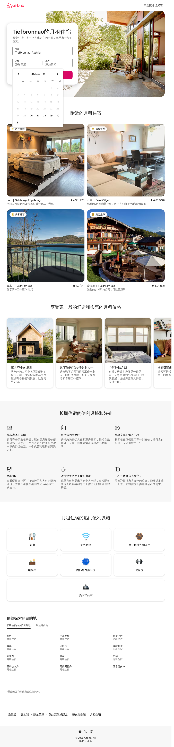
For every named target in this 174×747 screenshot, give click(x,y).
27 (38, 115)
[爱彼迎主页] (15, 5)
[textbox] (27, 64)
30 (57, 115)
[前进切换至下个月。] (57, 74)
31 (18, 122)
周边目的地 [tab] (42, 625)
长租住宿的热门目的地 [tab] (19, 625)
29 (51, 115)
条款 (89, 741)
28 (44, 115)
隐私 (81, 741)
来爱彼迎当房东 (153, 5)
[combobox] (42, 52)
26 (31, 115)
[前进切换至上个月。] (18, 74)
